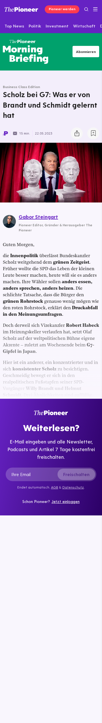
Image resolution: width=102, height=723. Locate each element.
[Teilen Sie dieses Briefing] (77, 133)
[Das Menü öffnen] (95, 9)
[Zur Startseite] (21, 9)
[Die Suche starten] (86, 9)
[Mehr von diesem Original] (25, 52)
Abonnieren (86, 51)
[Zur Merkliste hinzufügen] (93, 133)
